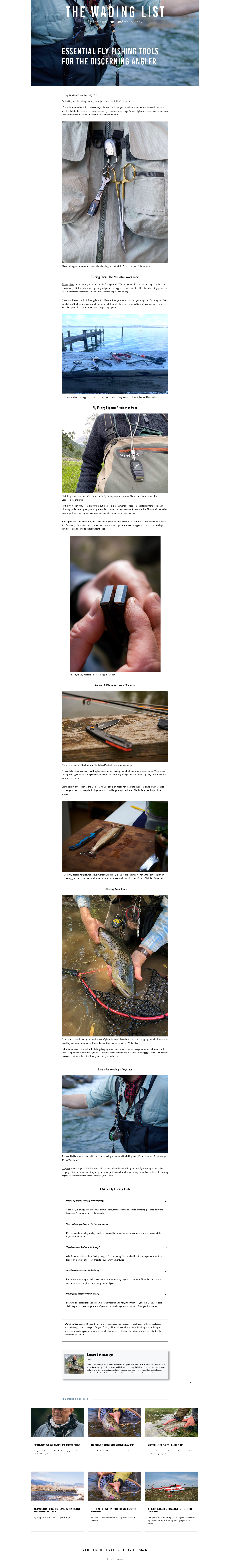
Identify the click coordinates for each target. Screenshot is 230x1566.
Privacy (143, 1550)
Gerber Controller (106, 874)
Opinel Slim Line (99, 786)
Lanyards (66, 1168)
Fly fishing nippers (70, 505)
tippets (85, 509)
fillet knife (138, 790)
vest (146, 1052)
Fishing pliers (68, 284)
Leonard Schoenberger (100, 1355)
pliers (96, 300)
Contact (97, 1550)
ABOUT (86, 1550)
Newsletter (112, 1550)
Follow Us (129, 1550)
